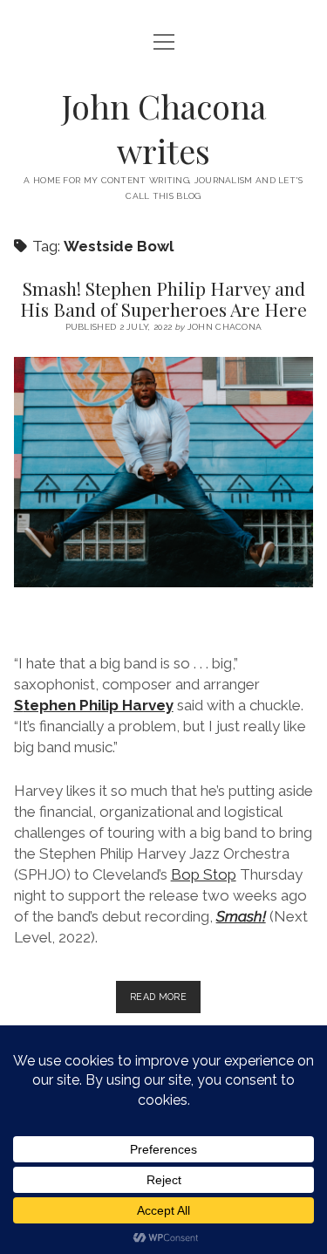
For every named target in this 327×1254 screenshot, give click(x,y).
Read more (165, 1001)
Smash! (241, 916)
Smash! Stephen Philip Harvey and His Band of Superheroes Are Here (163, 298)
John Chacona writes (164, 128)
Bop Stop (203, 874)
